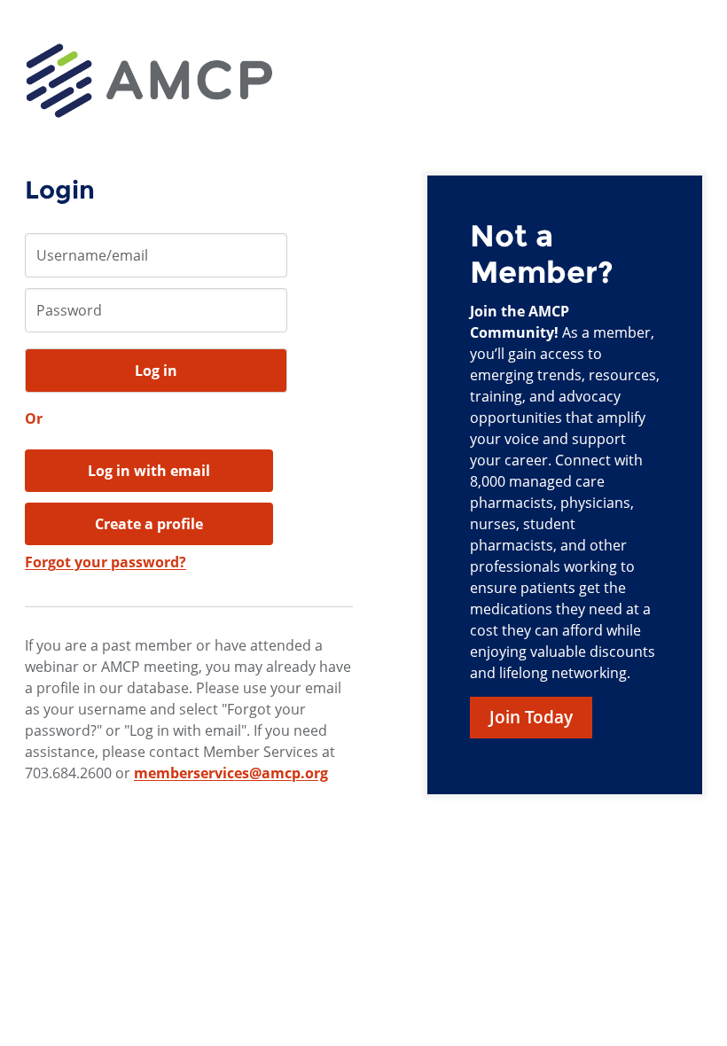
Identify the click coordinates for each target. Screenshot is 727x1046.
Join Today (531, 717)
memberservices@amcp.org (231, 773)
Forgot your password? (105, 562)
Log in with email (149, 470)
